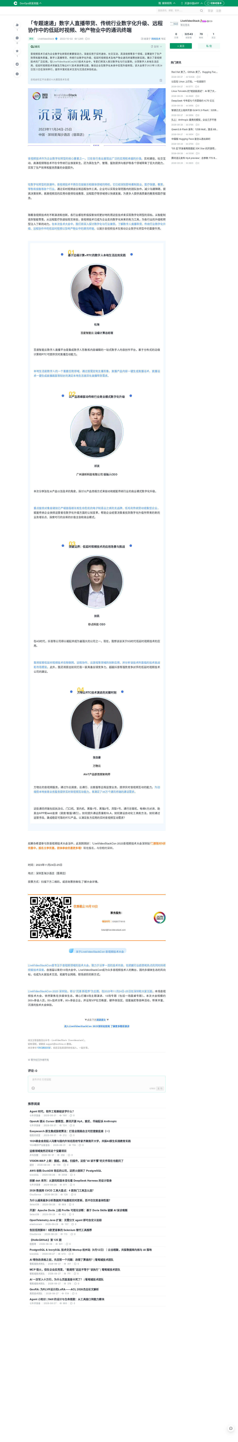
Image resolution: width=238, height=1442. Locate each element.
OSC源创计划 (43, 1047)
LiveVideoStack (190, 20)
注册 (218, 10)
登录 (210, 10)
